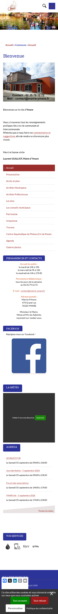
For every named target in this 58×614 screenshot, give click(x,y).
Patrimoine (11, 214)
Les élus (10, 200)
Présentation (12, 174)
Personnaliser (15, 608)
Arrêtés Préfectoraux (17, 194)
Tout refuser (39, 600)
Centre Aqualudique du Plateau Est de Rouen (29, 234)
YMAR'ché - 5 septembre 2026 (20, 495)
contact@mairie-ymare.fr (33, 291)
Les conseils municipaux (18, 207)
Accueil (9, 45)
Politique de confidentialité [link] (39, 608)
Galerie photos (13, 247)
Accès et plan (13, 181)
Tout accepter (20, 600)
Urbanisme (11, 220)
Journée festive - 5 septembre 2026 (23, 470)
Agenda (10, 240)
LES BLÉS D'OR (13, 458)
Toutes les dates (45, 510)
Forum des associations (17, 483)
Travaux (10, 227)
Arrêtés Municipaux (16, 187)
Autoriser (40, 418)
